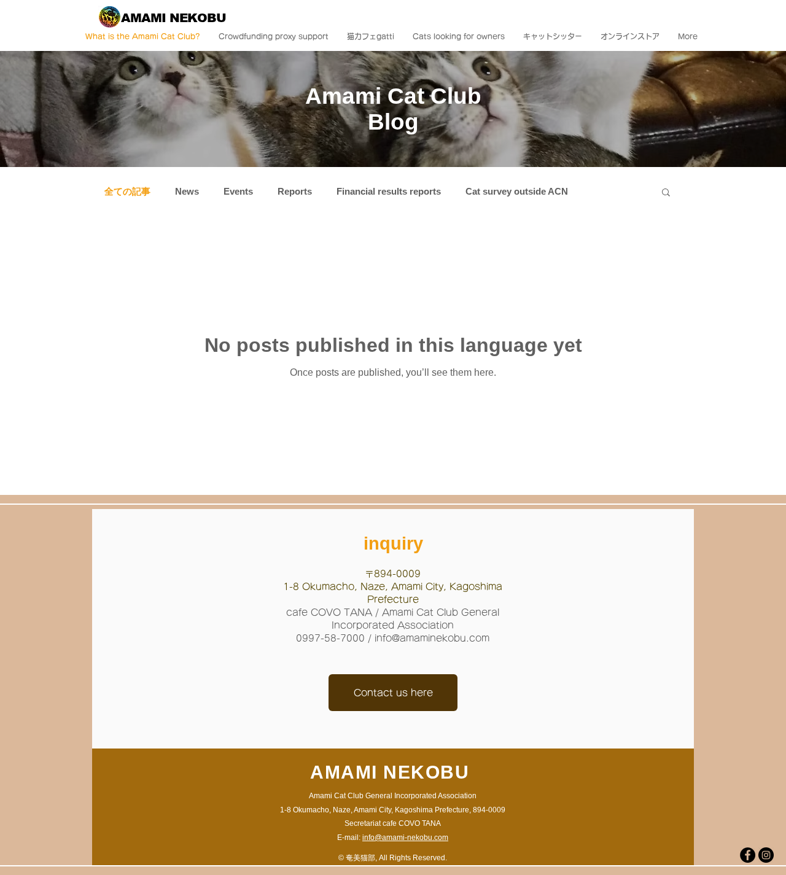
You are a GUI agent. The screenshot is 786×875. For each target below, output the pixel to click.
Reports (295, 191)
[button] (666, 193)
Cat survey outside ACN (516, 191)
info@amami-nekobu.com (405, 837)
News (187, 191)
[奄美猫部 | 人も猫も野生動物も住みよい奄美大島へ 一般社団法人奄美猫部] (747, 855)
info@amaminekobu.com (432, 638)
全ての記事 (127, 191)
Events (238, 191)
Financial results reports (389, 191)
